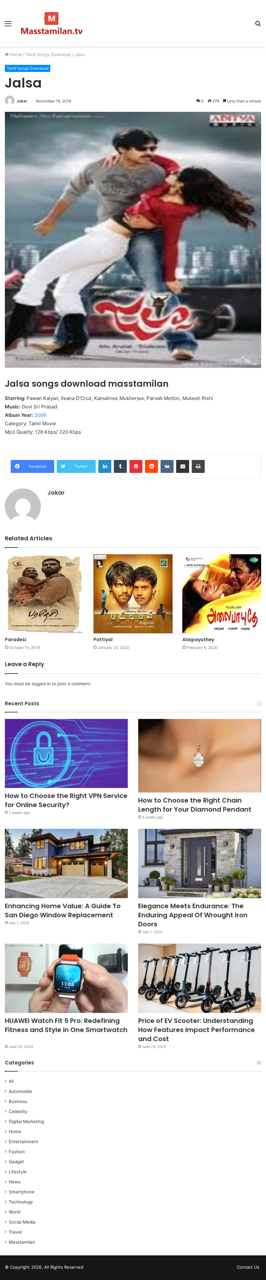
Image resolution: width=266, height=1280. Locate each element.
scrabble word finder (92, 1268)
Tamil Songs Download (48, 54)
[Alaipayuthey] (221, 593)
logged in (41, 683)
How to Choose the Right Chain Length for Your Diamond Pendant (194, 805)
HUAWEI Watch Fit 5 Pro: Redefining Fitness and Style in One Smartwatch (66, 1029)
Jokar (22, 101)
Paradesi (15, 639)
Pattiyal (103, 639)
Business (18, 1101)
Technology (21, 1201)
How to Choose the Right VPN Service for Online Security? (66, 800)
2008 (40, 415)
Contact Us (248, 1267)
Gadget (16, 1161)
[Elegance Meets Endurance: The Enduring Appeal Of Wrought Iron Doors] (199, 863)
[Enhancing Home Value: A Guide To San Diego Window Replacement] (66, 863)
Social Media (22, 1222)
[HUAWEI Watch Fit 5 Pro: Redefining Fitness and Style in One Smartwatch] (66, 978)
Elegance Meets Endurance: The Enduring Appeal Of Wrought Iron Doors (193, 915)
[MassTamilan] (52, 23)
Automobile (20, 1091)
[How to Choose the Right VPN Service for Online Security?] (66, 753)
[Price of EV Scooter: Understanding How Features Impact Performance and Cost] (199, 978)
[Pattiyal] (132, 593)
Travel (15, 1232)
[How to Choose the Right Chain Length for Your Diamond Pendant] (199, 756)
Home (15, 54)
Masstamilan (22, 1242)
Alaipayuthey (198, 639)
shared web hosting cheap (104, 1268)
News (14, 1181)
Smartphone (21, 1191)
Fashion (17, 1151)
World (14, 1212)
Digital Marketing (26, 1121)
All (11, 1081)
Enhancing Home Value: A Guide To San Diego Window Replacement (63, 910)
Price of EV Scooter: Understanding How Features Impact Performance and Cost (196, 1029)
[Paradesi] (44, 593)
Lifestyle (18, 1171)
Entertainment (23, 1141)
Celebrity (18, 1111)
